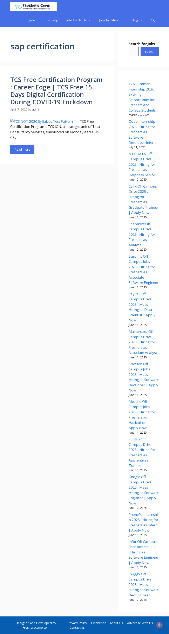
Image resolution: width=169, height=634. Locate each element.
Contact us (77, 627)
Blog (135, 20)
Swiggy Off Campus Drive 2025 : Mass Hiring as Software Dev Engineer (144, 584)
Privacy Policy (77, 623)
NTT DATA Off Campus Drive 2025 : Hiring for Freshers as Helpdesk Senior (142, 164)
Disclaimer (98, 623)
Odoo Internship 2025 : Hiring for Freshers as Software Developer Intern (142, 132)
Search (149, 51)
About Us (116, 623)
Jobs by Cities (108, 20)
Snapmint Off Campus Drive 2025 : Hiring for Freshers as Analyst (142, 234)
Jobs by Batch (76, 20)
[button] (153, 20)
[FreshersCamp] (33, 6)
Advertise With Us (140, 623)
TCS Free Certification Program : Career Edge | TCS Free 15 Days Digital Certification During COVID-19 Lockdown (56, 90)
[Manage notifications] (159, 625)
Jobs (32, 20)
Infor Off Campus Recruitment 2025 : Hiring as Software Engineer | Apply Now (143, 552)
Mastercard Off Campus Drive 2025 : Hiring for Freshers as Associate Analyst (143, 342)
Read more (22, 149)
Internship (51, 20)
